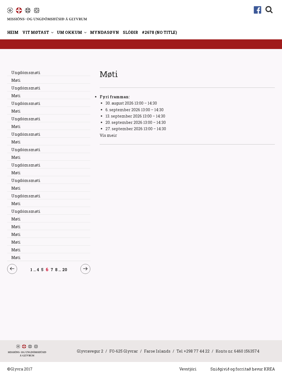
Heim (12, 32)
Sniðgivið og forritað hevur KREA (242, 369)
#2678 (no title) (159, 32)
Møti (16, 80)
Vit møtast (35, 32)
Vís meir (108, 135)
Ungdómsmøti (25, 72)
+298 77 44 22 (197, 351)
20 (64, 269)
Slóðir (130, 32)
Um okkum (69, 32)
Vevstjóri (188, 369)
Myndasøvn (104, 32)
